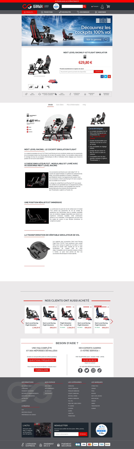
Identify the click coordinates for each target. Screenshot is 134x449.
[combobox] (72, 6)
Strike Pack (94, 386)
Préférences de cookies (29, 414)
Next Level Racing (96, 396)
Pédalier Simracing (73, 391)
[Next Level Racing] (85, 56)
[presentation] (21, 319)
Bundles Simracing (73, 398)
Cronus (93, 388)
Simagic (93, 401)
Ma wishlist (48, 391)
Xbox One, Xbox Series (74, 403)
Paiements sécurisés (28, 391)
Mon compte (48, 386)
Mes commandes (49, 388)
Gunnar (93, 408)
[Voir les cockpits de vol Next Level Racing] (67, 31)
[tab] (50, 105)
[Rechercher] (84, 6)
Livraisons (25, 388)
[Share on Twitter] (105, 76)
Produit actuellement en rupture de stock (72, 68)
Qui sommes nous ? (27, 386)
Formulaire (42, 370)
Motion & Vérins (72, 396)
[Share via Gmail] (109, 76)
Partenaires (48, 393)
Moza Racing (94, 398)
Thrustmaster (95, 406)
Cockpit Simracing (73, 393)
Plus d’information (73, 105)
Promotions (71, 415)
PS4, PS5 (70, 401)
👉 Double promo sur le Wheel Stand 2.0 (67, 1)
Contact (24, 401)
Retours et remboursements (30, 393)
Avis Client (59, 105)
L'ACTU (26, 425)
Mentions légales (27, 412)
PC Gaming (71, 406)
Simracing (71, 386)
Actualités (25, 398)
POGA (92, 391)
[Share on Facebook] (102, 76)
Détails (50, 105)
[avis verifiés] (56, 6)
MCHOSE (93, 393)
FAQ (84, 105)
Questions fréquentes (41, 360)
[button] (36, 86)
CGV (23, 409)
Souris (70, 411)
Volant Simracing (73, 388)
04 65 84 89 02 (89, 360)
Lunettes (70, 413)
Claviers (70, 408)
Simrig (93, 403)
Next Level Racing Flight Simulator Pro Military (32, 325)
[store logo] (36, 6)
